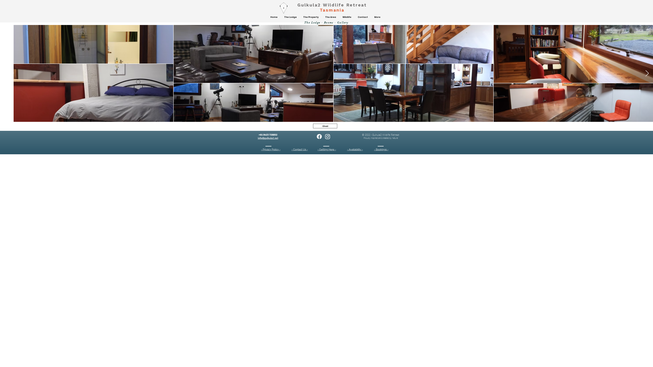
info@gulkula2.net (268, 138)
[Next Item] (647, 73)
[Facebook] (319, 136)
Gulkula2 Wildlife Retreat (332, 5)
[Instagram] (327, 136)
